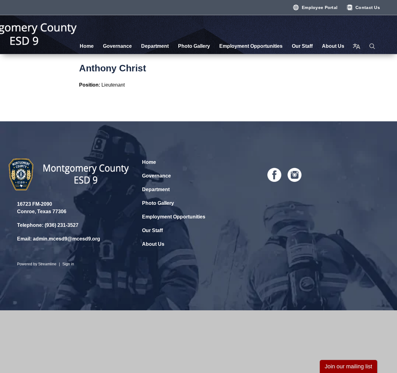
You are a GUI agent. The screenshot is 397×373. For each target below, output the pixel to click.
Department (156, 189)
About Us (153, 244)
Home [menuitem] (87, 46)
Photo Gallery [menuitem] (194, 46)
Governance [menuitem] (117, 46)
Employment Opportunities (173, 216)
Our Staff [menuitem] (302, 46)
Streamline (47, 264)
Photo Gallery (158, 203)
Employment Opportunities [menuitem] (251, 46)
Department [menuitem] (155, 46)
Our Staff (152, 230)
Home (149, 162)
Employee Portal (319, 7)
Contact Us (367, 7)
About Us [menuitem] (333, 46)
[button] (372, 46)
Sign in (68, 264)
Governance (156, 175)
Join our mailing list (348, 366)
